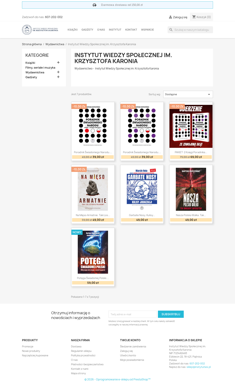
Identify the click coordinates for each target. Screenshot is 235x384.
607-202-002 (54, 17)
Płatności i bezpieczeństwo (87, 364)
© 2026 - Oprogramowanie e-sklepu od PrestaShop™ (117, 379)
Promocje (27, 346)
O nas (101, 29)
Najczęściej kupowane (35, 355)
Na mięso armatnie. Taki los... (93, 215)
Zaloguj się (126, 351)
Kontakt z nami (79, 368)
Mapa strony (78, 373)
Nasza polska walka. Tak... (191, 215)
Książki (73, 29)
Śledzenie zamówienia (133, 346)
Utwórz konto (128, 355)
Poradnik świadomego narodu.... (93, 152)
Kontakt (131, 29)
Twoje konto (130, 340)
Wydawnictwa (34, 72)
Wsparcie (147, 29)
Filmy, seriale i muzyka (40, 67)
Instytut (115, 29)
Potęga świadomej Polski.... (93, 278)
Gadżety (87, 29)
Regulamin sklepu (81, 351)
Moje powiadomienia (132, 359)
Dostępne (188, 94)
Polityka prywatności (83, 355)
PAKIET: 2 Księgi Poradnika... (191, 152)
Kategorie (37, 55)
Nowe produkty (31, 351)
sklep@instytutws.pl (199, 367)
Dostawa (76, 346)
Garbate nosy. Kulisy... (142, 215)
